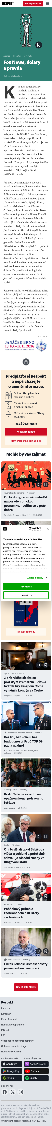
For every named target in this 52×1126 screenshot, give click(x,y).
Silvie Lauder (9, 808)
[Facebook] (4, 1094)
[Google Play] (11, 1071)
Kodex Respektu (9, 1019)
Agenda (6, 56)
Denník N (26, 515)
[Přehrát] (39, 484)
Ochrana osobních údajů (13, 1046)
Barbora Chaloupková (12, 76)
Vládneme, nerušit (24, 733)
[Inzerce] (26, 345)
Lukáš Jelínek (9, 974)
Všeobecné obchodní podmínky (17, 1040)
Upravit (24, 595)
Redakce (5, 1008)
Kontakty (6, 1013)
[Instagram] (20, 1094)
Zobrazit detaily (35, 577)
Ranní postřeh (14, 960)
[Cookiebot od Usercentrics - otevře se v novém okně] (30, 529)
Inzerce (5, 1030)
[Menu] (48, 3)
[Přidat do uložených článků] (46, 484)
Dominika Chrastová (13, 515)
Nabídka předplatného (12, 1024)
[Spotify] (36, 1078)
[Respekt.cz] (8, 3)
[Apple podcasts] (36, 1064)
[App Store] (11, 1064)
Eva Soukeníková (11, 751)
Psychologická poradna (14, 493)
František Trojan (26, 751)
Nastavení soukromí (11, 1051)
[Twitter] (12, 1094)
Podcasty (11, 733)
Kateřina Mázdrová (12, 922)
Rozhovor (8, 904)
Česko (6, 845)
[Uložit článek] (38, 45)
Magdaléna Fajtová (12, 696)
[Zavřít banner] (48, 529)
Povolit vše (26, 586)
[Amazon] (11, 1078)
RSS (3, 1035)
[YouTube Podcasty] (36, 1071)
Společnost (9, 673)
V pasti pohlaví (10, 790)
